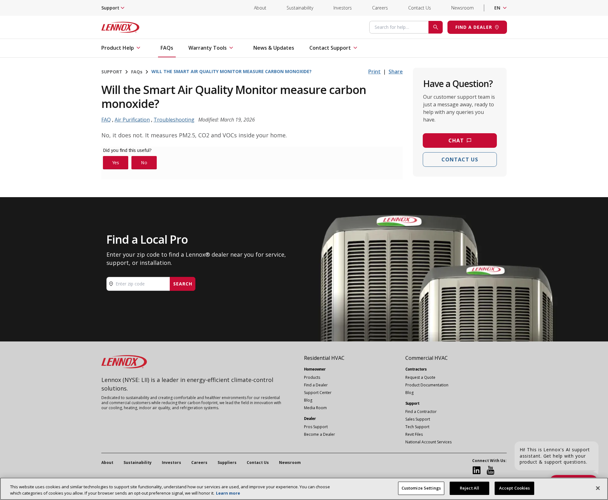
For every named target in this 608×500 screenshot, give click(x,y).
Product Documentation (426, 385)
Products (312, 377)
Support (111, 72)
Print (374, 71)
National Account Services (428, 442)
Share (396, 71)
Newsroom (462, 8)
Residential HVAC (324, 357)
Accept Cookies (514, 488)
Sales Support (417, 419)
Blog (308, 400)
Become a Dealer (319, 434)
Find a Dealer (316, 385)
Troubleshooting (174, 119)
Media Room (315, 407)
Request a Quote (420, 377)
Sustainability (300, 8)
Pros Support (316, 426)
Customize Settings (421, 488)
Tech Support (417, 426)
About (260, 8)
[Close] (598, 488)
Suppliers (227, 462)
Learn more (228, 493)
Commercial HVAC (426, 357)
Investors (342, 8)
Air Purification (132, 119)
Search (182, 284)
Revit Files (414, 434)
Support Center (318, 392)
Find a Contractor (421, 411)
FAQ (136, 72)
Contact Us (419, 8)
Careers (380, 8)
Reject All (469, 488)
